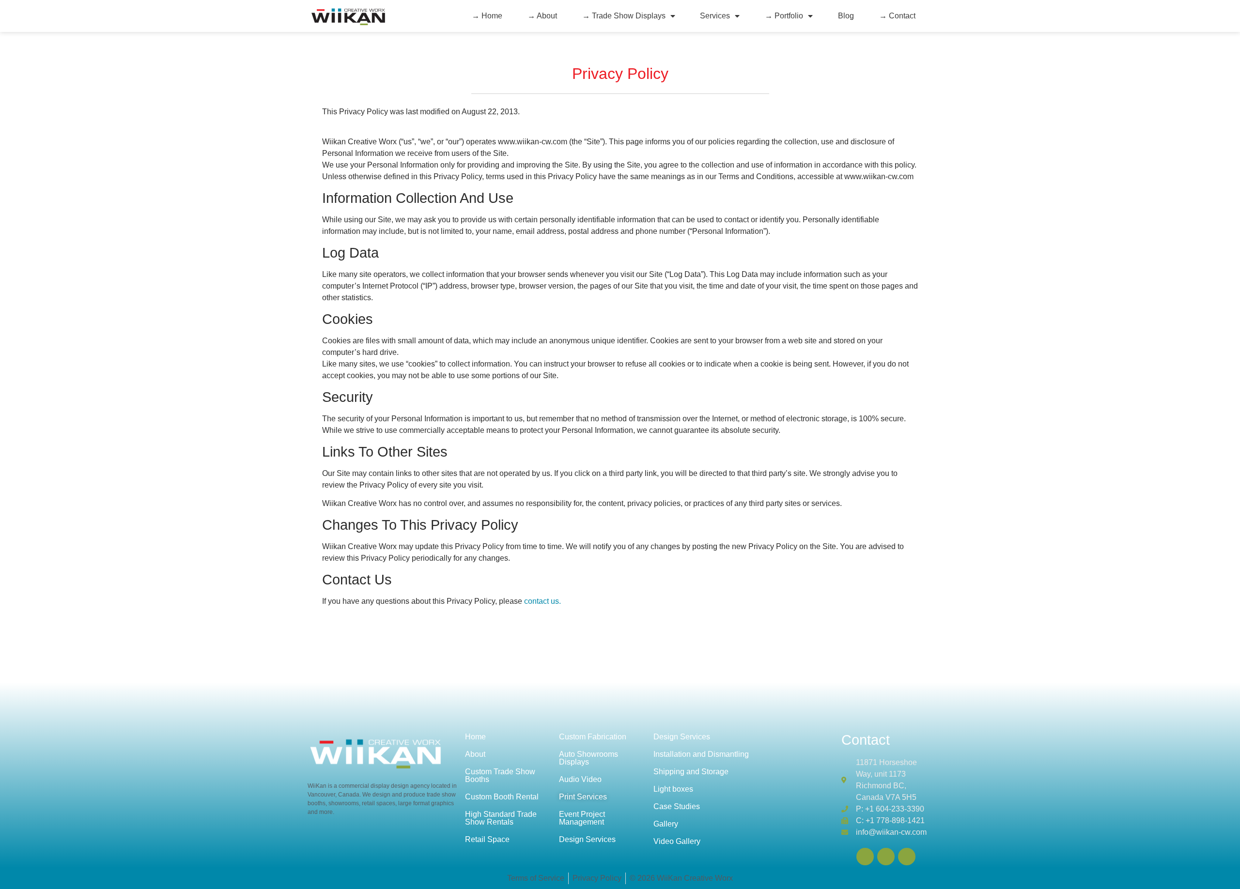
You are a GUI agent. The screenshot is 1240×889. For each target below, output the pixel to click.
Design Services (587, 839)
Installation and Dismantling (701, 754)
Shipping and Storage (690, 771)
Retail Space (487, 839)
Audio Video (580, 779)
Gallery (665, 824)
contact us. (542, 601)
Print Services (583, 797)
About (475, 754)
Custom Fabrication (592, 737)
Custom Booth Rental (502, 797)
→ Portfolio (784, 16)
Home (475, 737)
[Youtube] (886, 856)
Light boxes (673, 789)
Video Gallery (676, 841)
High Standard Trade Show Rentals (501, 818)
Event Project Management (582, 818)
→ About (542, 16)
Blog (846, 16)
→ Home (487, 16)
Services (715, 16)
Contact (865, 740)
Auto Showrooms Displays (588, 758)
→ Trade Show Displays (624, 16)
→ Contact (897, 16)
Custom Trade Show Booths (500, 775)
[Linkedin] (865, 856)
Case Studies (676, 806)
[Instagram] (906, 856)
